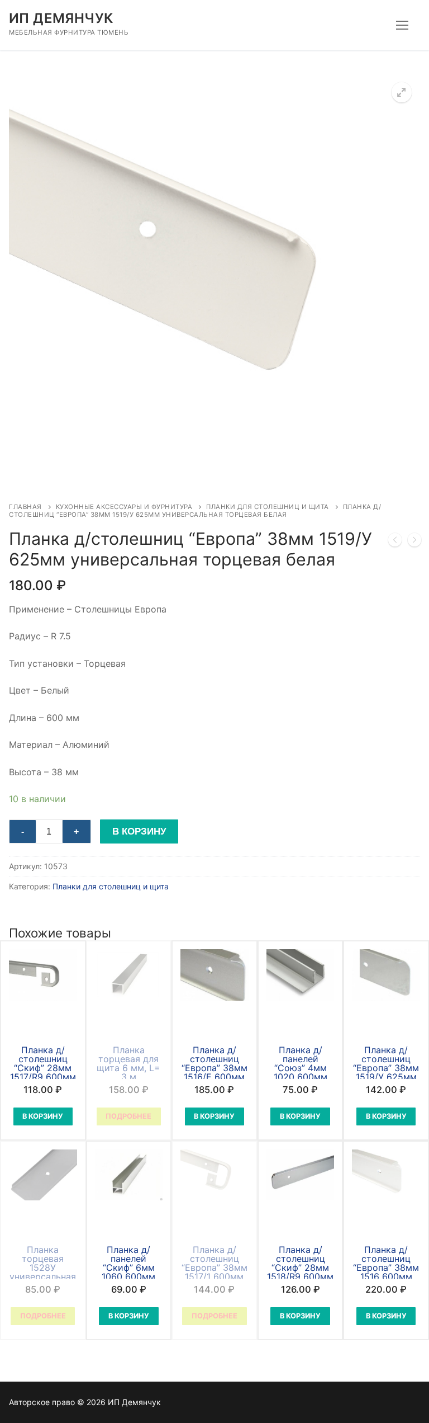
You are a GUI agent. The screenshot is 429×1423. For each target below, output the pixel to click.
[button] (402, 92)
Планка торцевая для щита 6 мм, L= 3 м (128, 1063)
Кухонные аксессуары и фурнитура (124, 507)
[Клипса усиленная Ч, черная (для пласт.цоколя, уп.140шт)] (414, 542)
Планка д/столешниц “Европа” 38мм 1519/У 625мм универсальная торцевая (386, 1072)
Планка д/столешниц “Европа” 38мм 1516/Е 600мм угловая (214, 1067)
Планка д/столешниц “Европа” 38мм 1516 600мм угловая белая (386, 1267)
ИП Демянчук (61, 18)
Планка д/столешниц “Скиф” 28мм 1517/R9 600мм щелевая (43, 1067)
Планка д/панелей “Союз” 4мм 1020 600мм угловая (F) (300, 1067)
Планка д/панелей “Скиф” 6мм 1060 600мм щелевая (128, 1267)
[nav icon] (402, 25)
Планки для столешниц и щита (267, 507)
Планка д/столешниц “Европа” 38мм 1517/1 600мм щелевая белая (214, 1267)
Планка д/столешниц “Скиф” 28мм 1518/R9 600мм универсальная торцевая (300, 1272)
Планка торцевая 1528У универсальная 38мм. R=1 (42, 1267)
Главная (25, 507)
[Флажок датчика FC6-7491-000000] (395, 542)
